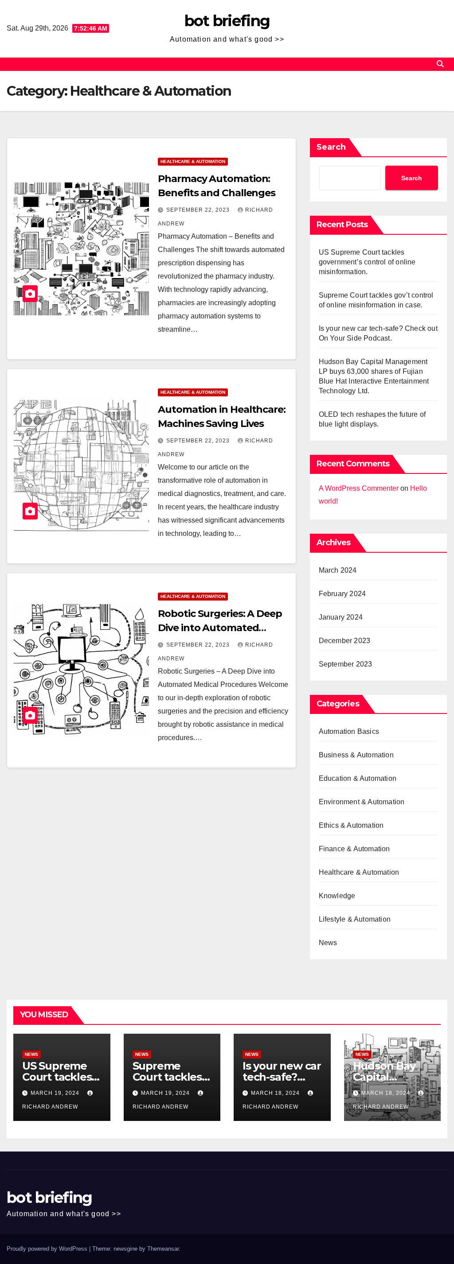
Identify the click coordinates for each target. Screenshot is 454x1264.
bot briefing (227, 21)
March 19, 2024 (56, 1093)
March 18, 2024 (276, 1093)
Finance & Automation (354, 849)
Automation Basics (349, 731)
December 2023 (345, 640)
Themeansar (163, 1248)
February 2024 (342, 593)
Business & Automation (356, 755)
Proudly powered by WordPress (48, 1248)
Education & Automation (357, 778)
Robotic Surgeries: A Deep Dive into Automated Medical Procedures (220, 628)
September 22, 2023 (198, 210)
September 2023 (345, 664)
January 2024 (341, 617)
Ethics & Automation (351, 825)
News (328, 942)
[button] (440, 64)
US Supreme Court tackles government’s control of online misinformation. (367, 261)
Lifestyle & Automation (355, 919)
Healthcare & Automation (192, 161)
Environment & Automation (362, 802)
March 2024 (338, 570)
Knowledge (337, 896)
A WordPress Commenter (359, 488)
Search (331, 147)
